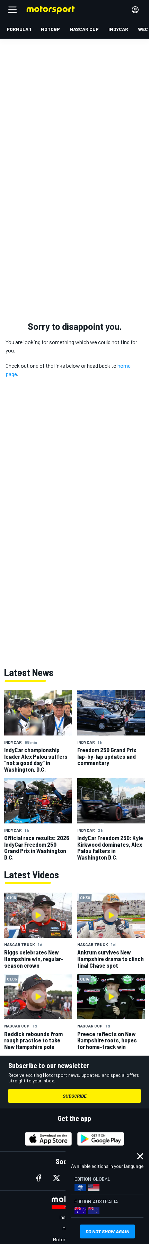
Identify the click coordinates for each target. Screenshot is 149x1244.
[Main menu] (12, 9)
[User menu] (135, 10)
